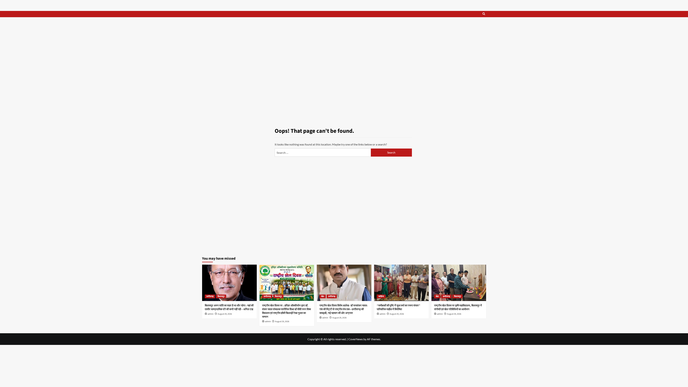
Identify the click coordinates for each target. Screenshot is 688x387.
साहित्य (381, 296)
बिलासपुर (221, 296)
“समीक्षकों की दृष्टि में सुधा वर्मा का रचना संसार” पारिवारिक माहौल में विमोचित (398, 307)
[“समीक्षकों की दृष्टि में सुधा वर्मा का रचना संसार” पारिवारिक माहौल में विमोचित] (401, 283)
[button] (484, 14)
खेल (322, 296)
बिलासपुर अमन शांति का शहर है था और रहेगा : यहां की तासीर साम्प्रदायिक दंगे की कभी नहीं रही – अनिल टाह (229, 307)
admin (211, 314)
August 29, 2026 (225, 314)
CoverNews (355, 339)
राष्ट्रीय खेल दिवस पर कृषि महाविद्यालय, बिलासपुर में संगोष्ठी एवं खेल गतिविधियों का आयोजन (458, 307)
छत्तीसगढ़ (209, 296)
